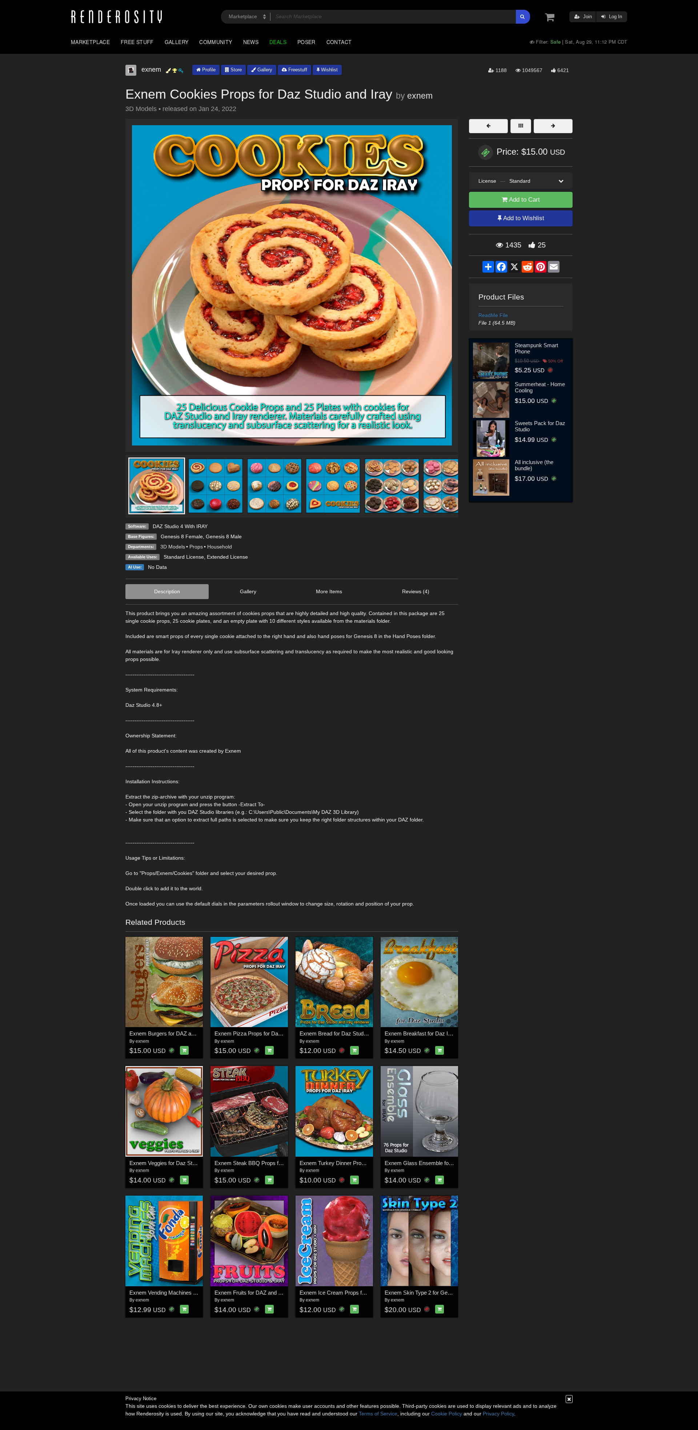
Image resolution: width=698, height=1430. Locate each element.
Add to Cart (524, 199)
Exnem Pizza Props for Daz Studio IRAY (262, 1033)
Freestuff (297, 69)
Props (196, 547)
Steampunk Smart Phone (536, 348)
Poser (306, 41)
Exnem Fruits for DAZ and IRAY (252, 1293)
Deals (277, 41)
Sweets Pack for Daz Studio (540, 426)
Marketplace (90, 41)
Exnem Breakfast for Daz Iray (420, 1033)
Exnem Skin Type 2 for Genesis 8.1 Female (436, 1293)
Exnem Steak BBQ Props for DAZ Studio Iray (268, 1163)
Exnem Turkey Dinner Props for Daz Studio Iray (356, 1163)
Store (235, 69)
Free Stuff (137, 41)
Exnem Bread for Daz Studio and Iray (344, 1033)
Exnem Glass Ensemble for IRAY (424, 1163)
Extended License (227, 557)
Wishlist (329, 69)
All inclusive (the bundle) (534, 465)
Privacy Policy (498, 1414)
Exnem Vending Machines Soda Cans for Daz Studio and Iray (202, 1293)
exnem (420, 95)
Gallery (177, 41)
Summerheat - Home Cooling (540, 387)
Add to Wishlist (523, 218)
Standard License (184, 557)
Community (215, 41)
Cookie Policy (446, 1414)
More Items (329, 591)
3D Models (172, 547)
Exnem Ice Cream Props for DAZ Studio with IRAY (360, 1293)
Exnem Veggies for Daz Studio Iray (171, 1163)
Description (167, 591)
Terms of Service (378, 1414)
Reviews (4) (415, 591)
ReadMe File (493, 315)
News (250, 41)
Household (219, 547)
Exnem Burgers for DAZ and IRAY (170, 1033)
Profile (208, 69)
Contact (339, 41)
